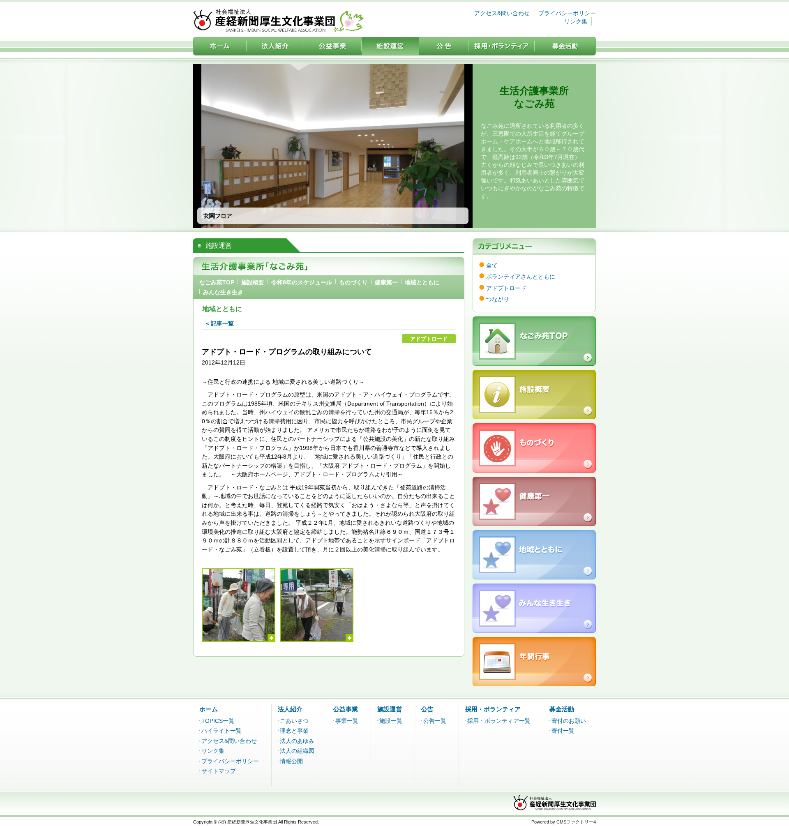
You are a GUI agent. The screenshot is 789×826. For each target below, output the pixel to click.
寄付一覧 (562, 730)
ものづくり (353, 282)
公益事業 (345, 709)
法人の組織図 (297, 751)
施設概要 (252, 282)
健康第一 (386, 282)
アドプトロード (506, 288)
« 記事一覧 (220, 323)
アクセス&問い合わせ (502, 13)
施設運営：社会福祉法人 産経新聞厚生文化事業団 (390, 46)
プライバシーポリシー (567, 13)
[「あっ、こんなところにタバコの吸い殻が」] (239, 605)
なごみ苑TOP (216, 282)
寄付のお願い (568, 721)
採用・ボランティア (493, 709)
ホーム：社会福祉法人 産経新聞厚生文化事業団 (220, 46)
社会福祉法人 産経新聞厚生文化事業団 (278, 20)
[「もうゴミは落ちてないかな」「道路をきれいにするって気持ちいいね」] (317, 605)
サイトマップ (218, 771)
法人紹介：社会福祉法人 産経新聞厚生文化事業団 (275, 46)
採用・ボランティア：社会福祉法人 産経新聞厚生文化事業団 (501, 46)
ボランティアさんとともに (520, 276)
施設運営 (389, 709)
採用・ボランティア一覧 (499, 721)
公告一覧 (434, 721)
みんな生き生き (223, 292)
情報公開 (291, 761)
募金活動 (561, 709)
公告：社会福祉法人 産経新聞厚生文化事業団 (443, 46)
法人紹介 (290, 709)
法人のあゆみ (297, 741)
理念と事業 (294, 730)
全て (492, 265)
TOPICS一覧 (217, 721)
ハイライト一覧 (221, 730)
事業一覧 (346, 721)
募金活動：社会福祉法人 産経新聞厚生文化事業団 (565, 46)
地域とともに (422, 282)
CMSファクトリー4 (576, 821)
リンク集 (575, 21)
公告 (427, 709)
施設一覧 (390, 721)
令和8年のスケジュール (301, 282)
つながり (497, 299)
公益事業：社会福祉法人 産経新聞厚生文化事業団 (333, 46)
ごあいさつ (294, 721)
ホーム (208, 709)
